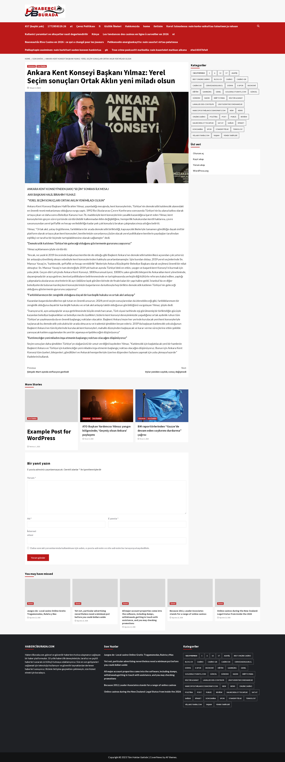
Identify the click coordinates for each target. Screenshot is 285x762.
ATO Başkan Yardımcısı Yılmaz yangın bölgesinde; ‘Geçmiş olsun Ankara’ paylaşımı (106, 430)
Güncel (253, 92)
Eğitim (195, 92)
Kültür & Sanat (236, 98)
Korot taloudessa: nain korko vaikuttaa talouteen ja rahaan (202, 26)
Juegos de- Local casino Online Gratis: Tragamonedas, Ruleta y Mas (138, 654)
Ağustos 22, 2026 (34, 618)
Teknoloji (237, 129)
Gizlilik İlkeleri (112, 26)
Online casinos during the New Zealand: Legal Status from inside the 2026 (142, 691)
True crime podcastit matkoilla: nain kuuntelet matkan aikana (149, 50)
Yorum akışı (199, 165)
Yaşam (216, 135)
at (71, 26)
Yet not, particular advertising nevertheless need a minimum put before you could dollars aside (92, 613)
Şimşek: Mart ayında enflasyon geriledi (48, 369)
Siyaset (241, 123)
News (240, 110)
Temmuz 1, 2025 (34, 447)
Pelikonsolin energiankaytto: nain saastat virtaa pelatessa (142, 42)
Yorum (31, 477)
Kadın (207, 98)
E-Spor (240, 85)
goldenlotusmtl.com (235, 92)
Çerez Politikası (85, 26)
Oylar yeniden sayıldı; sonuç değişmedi (165, 369)
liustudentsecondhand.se (230, 104)
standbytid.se (222, 129)
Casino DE (197, 85)
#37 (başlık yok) (34, 26)
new (232, 110)
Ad (29, 518)
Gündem (31, 66)
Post (224, 117)
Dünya (230, 85)
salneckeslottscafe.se (203, 123)
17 (226, 73)
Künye (95, 34)
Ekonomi (252, 85)
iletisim (158, 26)
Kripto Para (219, 98)
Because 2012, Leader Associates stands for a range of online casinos (140, 685)
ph (106, 50)
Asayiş (234, 73)
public (233, 117)
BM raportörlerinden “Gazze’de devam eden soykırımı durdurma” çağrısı (160, 430)
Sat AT (221, 123)
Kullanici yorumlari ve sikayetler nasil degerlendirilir (56, 34)
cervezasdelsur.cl (214, 85)
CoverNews (156, 757)
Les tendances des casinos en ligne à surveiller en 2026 (136, 34)
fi (99, 26)
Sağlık (230, 123)
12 (220, 73)
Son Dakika (41, 66)
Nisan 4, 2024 (89, 439)
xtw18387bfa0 (199, 50)
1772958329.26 (57, 26)
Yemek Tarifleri (230, 135)
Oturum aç (198, 153)
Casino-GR (241, 79)
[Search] (258, 26)
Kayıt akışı (198, 159)
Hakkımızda (132, 26)
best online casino (201, 79)
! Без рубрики (199, 73)
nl (173, 34)
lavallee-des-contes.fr (203, 104)
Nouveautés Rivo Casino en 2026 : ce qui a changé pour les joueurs (64, 42)
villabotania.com (201, 135)
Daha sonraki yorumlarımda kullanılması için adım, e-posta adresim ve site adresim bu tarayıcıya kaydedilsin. (89, 548)
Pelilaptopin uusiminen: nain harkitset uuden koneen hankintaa (63, 50)
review (244, 117)
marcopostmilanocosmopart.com (209, 110)
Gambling (207, 92)
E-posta (113, 518)
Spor (209, 129)
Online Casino (199, 117)
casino (229, 79)
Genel (218, 92)
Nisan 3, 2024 (35, 88)
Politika (213, 117)
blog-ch (218, 79)
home (146, 26)
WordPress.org (201, 170)
